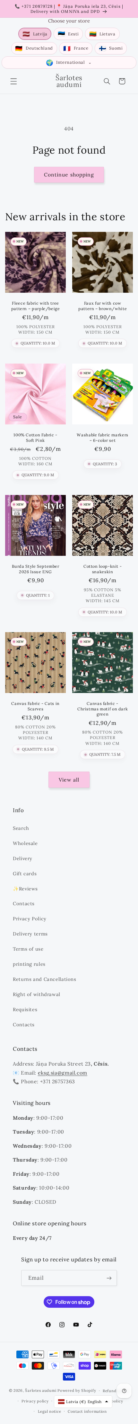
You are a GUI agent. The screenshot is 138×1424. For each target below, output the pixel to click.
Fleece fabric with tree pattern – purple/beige (35, 305)
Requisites (25, 1009)
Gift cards (25, 873)
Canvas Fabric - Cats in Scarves (35, 706)
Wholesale (25, 843)
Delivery (22, 858)
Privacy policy (35, 1401)
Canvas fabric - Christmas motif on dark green (102, 709)
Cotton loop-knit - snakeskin (102, 569)
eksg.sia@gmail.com (62, 1072)
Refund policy (116, 1390)
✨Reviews (25, 889)
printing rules (29, 964)
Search (21, 828)
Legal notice (49, 1411)
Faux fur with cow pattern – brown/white (102, 305)
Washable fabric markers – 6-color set (102, 437)
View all (69, 779)
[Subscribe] (109, 1278)
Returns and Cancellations (44, 979)
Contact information (87, 1411)
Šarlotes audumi (40, 1390)
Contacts (24, 903)
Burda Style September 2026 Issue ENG (35, 569)
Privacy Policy (30, 919)
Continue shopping (69, 174)
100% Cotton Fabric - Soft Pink (35, 437)
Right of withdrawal (36, 994)
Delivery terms (30, 934)
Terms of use (28, 949)
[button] (13, 81)
